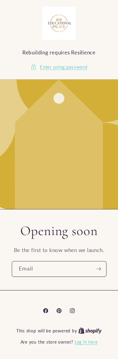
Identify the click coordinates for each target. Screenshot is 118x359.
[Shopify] (90, 330)
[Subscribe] (98, 269)
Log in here (86, 341)
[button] (59, 67)
